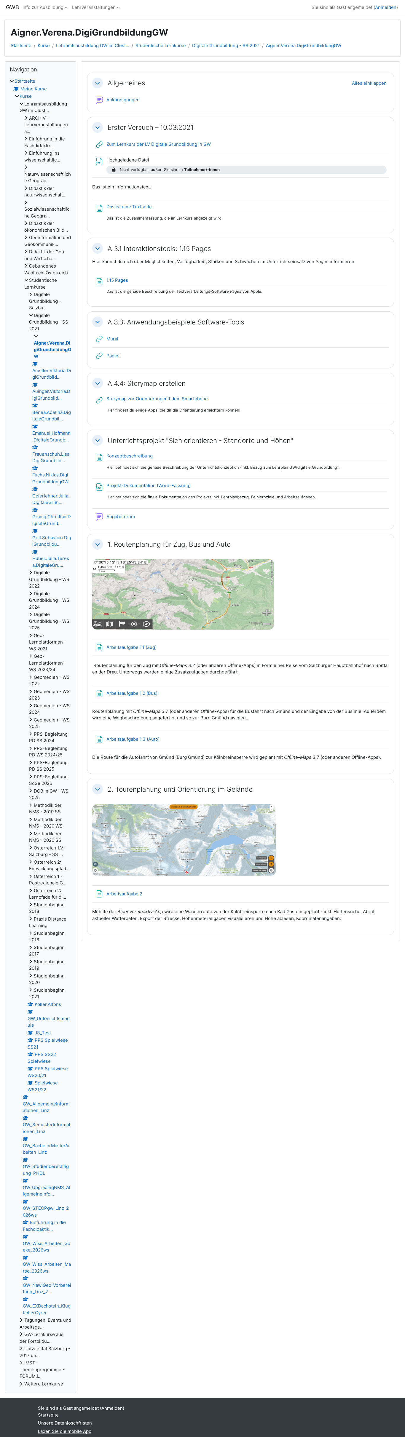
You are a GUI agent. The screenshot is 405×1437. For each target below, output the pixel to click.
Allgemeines (126, 83)
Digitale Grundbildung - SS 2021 (226, 45)
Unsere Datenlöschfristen (65, 1423)
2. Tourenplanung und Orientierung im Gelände (180, 789)
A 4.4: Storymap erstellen (147, 383)
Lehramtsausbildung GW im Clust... (92, 45)
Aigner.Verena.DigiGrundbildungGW (303, 45)
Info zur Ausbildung (43, 7)
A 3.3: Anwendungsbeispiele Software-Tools (176, 322)
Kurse (44, 45)
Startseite (21, 45)
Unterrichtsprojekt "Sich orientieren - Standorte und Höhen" (200, 440)
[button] (97, 83)
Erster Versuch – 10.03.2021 (151, 127)
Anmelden (385, 7)
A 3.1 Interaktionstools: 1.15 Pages (159, 248)
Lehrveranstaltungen (94, 7)
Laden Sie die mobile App (64, 1431)
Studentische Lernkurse (160, 45)
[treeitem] (40, 732)
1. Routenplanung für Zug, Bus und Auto (169, 544)
